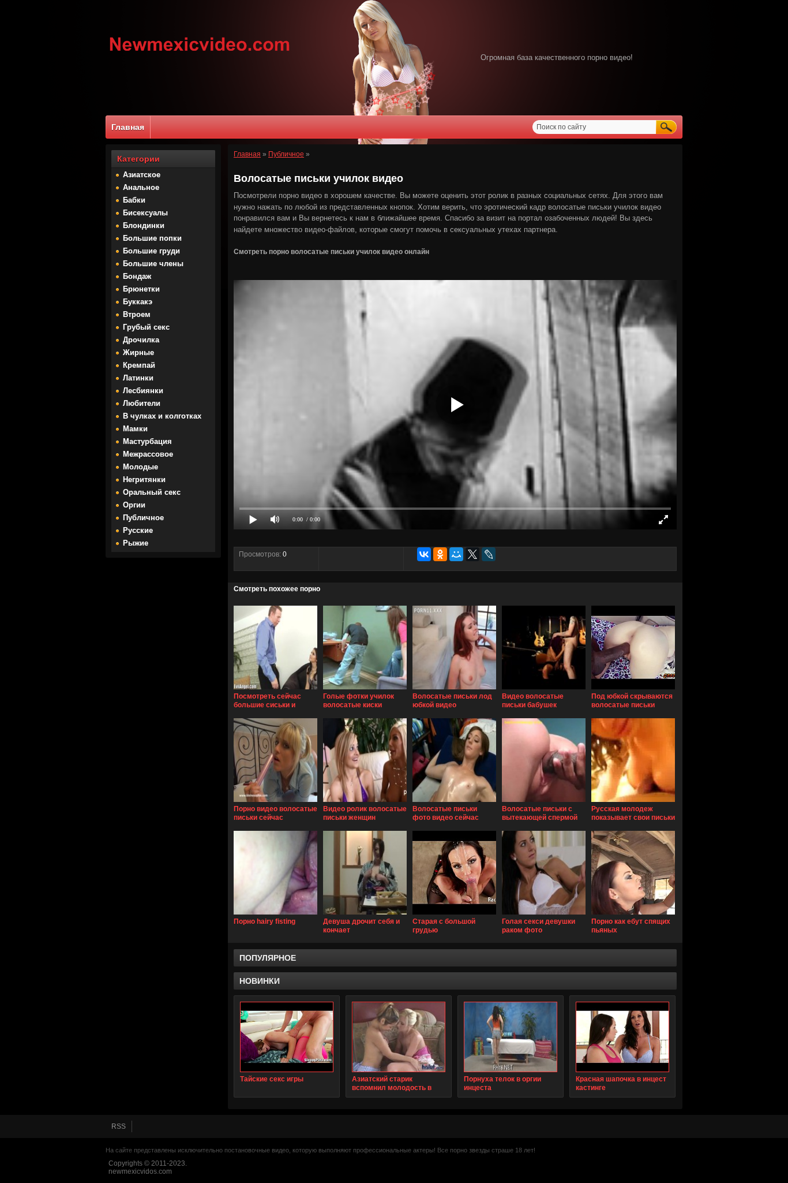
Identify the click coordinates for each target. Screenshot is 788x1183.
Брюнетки (141, 289)
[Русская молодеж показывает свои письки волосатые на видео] (633, 802)
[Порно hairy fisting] (275, 915)
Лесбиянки (143, 390)
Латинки (138, 378)
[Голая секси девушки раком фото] (544, 915)
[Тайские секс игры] (286, 1037)
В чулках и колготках (162, 416)
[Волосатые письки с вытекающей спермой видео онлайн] (544, 802)
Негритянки (144, 479)
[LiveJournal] (489, 554)
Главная (127, 127)
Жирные (138, 352)
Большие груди (151, 251)
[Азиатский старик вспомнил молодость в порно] (398, 1037)
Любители (141, 403)
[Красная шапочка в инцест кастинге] (622, 1037)
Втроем (137, 314)
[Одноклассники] (440, 554)
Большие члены (153, 263)
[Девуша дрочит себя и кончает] (365, 915)
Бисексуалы (145, 212)
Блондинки (143, 225)
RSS (118, 1126)
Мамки (135, 428)
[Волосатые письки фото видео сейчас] (454, 802)
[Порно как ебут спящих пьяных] (633, 915)
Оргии (134, 505)
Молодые (140, 466)
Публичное (143, 517)
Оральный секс (152, 492)
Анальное (141, 187)
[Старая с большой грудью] (454, 915)
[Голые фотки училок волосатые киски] (365, 690)
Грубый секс (146, 327)
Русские (138, 530)
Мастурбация (147, 441)
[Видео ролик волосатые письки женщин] (365, 802)
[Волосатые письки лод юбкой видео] (454, 690)
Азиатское (141, 174)
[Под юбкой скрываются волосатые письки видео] (633, 690)
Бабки (134, 200)
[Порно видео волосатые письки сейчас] (275, 802)
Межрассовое (148, 454)
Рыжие (135, 543)
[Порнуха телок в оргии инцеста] (510, 1037)
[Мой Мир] (456, 554)
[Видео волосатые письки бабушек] (544, 690)
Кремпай (139, 365)
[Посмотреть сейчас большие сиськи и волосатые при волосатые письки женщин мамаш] (275, 690)
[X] (472, 554)
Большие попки (152, 238)
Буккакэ (137, 301)
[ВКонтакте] (424, 554)
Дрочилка (141, 339)
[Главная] (200, 52)
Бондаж (137, 276)
